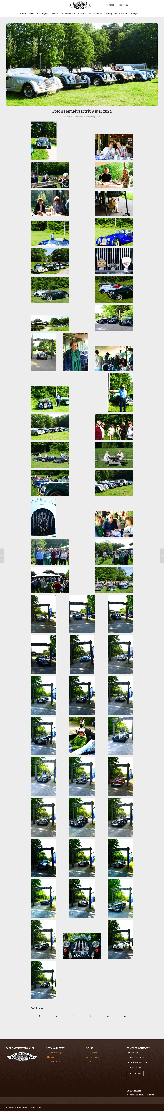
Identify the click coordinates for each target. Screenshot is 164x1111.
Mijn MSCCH (124, 4)
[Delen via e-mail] (124, 1016)
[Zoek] (144, 13)
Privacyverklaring (53, 1061)
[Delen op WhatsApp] (73, 1016)
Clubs (88, 1061)
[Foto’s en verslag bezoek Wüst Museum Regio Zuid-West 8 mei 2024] (2, 555)
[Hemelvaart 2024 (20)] (82, 64)
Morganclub (95, 116)
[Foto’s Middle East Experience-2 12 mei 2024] (162, 555)
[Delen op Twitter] (56, 1016)
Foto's (81, 116)
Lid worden (51, 1057)
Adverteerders (92, 1052)
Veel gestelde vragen (55, 1052)
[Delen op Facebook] (39, 1016)
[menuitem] (22, 13)
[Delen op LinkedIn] (107, 1016)
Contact (110, 4)
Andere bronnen (92, 1057)
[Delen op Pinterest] (90, 1016)
